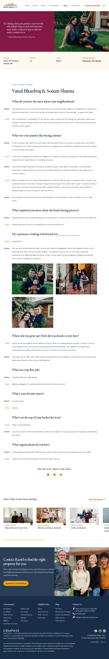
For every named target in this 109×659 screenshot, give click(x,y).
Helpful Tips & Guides (62, 615)
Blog (14, 84)
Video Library (60, 618)
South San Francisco (10, 623)
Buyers (35, 5)
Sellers (43, 5)
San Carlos (24, 612)
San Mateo (7, 612)
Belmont (23, 618)
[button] (102, 521)
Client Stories (25, 84)
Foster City (7, 618)
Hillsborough (25, 609)
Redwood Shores (26, 615)
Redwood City (8, 615)
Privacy (103, 642)
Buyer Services (43, 612)
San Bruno (24, 620)
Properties (76, 5)
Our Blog (58, 609)
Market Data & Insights (63, 612)
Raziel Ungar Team (99, 635)
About (27, 5)
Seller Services (43, 615)
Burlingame (7, 609)
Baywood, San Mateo (92, 60)
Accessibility (95, 642)
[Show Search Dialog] (104, 5)
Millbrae (6, 620)
